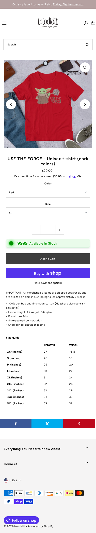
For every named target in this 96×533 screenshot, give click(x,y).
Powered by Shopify (40, 526)
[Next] (85, 104)
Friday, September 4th (68, 4)
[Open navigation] (17, 22)
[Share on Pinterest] (79, 423)
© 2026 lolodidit (14, 526)
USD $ (13, 480)
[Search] (87, 44)
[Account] (86, 23)
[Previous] (11, 104)
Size (48, 204)
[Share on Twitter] (47, 423)
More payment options (48, 282)
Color (48, 183)
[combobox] (48, 44)
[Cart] (93, 23)
